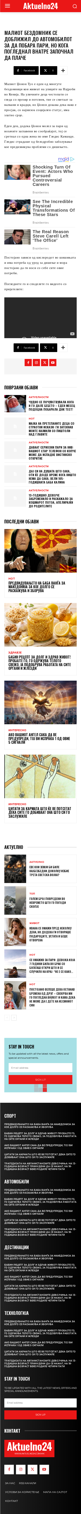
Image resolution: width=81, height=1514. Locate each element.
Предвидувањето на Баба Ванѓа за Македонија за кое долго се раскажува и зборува (36, 586)
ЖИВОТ (34, 923)
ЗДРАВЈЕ (15, 652)
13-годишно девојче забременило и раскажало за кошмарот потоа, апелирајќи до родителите (51, 500)
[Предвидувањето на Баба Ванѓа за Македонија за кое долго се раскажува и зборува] (40, 551)
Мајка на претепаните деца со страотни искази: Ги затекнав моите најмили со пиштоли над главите (51, 428)
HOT (32, 419)
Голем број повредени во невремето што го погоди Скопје (47, 902)
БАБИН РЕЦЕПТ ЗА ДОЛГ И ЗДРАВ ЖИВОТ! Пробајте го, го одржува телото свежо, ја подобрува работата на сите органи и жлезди (39, 662)
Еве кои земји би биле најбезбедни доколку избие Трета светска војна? (49, 871)
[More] (63, 70)
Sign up (40, 1414)
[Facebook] (28, 362)
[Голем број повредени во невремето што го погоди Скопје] (15, 900)
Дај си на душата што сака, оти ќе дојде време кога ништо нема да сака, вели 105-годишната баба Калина (52, 476)
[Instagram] (36, 362)
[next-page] (14, 1018)
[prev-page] (7, 1018)
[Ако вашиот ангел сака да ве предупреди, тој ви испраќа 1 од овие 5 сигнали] (40, 702)
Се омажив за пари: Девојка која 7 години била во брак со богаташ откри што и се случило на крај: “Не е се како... (52, 965)
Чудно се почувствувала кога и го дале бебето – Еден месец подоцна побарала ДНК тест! (52, 405)
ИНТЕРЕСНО (17, 730)
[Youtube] (52, 362)
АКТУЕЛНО (36, 862)
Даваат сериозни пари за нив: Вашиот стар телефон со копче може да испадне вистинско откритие (52, 452)
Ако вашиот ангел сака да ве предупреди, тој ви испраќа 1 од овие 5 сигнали (39, 738)
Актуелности (39, 397)
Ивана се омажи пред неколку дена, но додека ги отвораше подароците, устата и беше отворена (50, 934)
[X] (44, 362)
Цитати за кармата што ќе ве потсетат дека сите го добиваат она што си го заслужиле (39, 812)
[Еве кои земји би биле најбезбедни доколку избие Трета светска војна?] (15, 869)
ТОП (32, 894)
